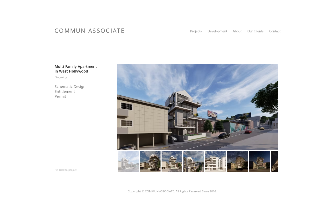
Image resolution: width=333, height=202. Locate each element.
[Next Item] (273, 107)
